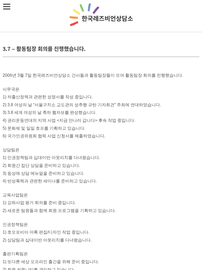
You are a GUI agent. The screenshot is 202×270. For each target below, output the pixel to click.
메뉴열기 (6, 6)
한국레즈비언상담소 (101, 16)
